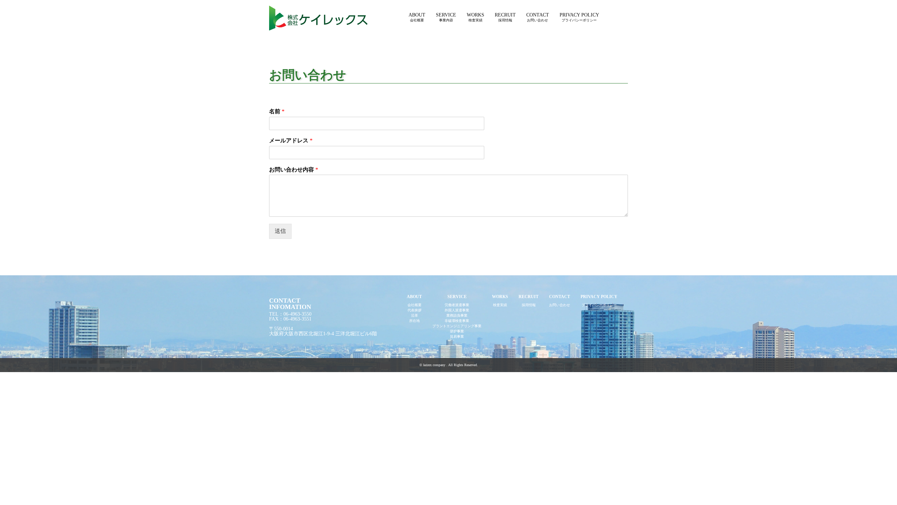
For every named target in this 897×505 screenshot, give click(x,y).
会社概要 (415, 305)
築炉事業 (457, 331)
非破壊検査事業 (457, 321)
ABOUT (417, 17)
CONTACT (537, 17)
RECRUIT (505, 17)
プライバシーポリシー (599, 305)
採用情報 (529, 305)
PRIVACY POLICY (579, 17)
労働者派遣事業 (457, 305)
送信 (280, 231)
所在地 (414, 321)
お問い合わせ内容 (293, 170)
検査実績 (500, 305)
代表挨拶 (415, 310)
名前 (277, 111)
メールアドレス (291, 140)
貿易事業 (457, 336)
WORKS (475, 17)
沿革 (414, 315)
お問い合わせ (559, 305)
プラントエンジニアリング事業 (456, 326)
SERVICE (446, 17)
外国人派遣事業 (457, 310)
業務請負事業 (456, 315)
